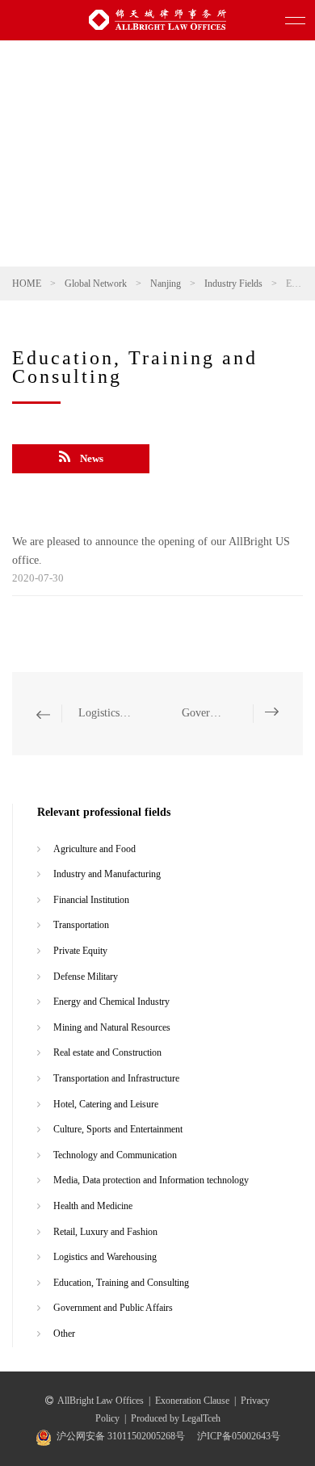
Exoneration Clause (192, 1400)
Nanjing (165, 283)
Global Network (96, 283)
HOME (26, 283)
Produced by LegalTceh (175, 1418)
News (91, 458)
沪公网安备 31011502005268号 (121, 1436)
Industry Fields (233, 283)
